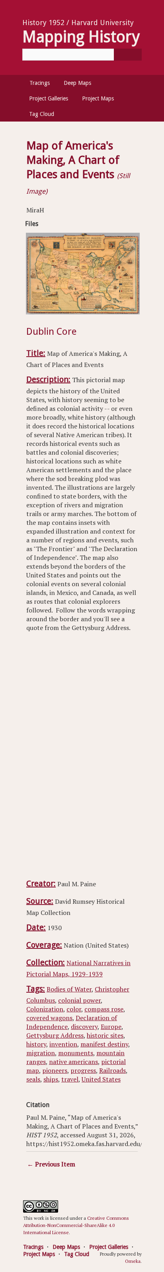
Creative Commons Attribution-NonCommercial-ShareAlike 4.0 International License (76, 1225)
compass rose (103, 1009)
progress (83, 1070)
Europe (111, 1026)
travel (69, 1079)
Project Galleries (48, 98)
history (36, 1044)
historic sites (105, 1035)
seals (33, 1079)
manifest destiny (104, 1044)
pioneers (54, 1070)
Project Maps (98, 98)
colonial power (79, 1000)
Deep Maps (77, 83)
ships (50, 1079)
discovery (84, 1026)
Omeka (133, 1261)
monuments (75, 1052)
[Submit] (128, 55)
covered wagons (49, 1017)
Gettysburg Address (55, 1035)
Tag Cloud (41, 114)
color (73, 1009)
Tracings (39, 83)
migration (40, 1052)
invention (63, 1044)
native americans (73, 1061)
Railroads (112, 1070)
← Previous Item (51, 1164)
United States (101, 1079)
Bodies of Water (69, 989)
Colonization (44, 1009)
